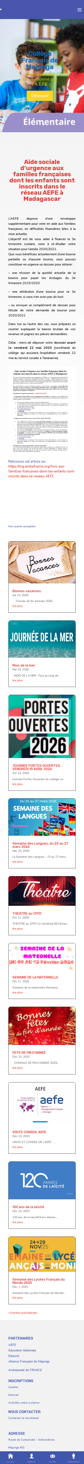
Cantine (13, 1387)
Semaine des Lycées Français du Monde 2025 (38, 1281)
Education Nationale (22, 1350)
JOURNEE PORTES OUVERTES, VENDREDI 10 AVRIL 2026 (36, 767)
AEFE (12, 1345)
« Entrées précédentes (23, 1313)
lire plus (17, 606)
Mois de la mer (23, 665)
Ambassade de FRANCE (25, 1370)
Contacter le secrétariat (23, 1418)
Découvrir (40, 95)
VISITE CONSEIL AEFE (29, 1132)
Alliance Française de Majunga (29, 1361)
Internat (13, 1395)
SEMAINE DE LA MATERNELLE (35, 977)
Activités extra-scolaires (24, 1403)
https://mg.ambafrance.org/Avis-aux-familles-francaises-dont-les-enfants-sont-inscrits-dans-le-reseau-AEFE (41, 471)
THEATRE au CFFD (26, 913)
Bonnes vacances (26, 591)
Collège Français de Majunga (39, 60)
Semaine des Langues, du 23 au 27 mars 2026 (40, 845)
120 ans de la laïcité (28, 1207)
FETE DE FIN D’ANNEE (29, 1053)
